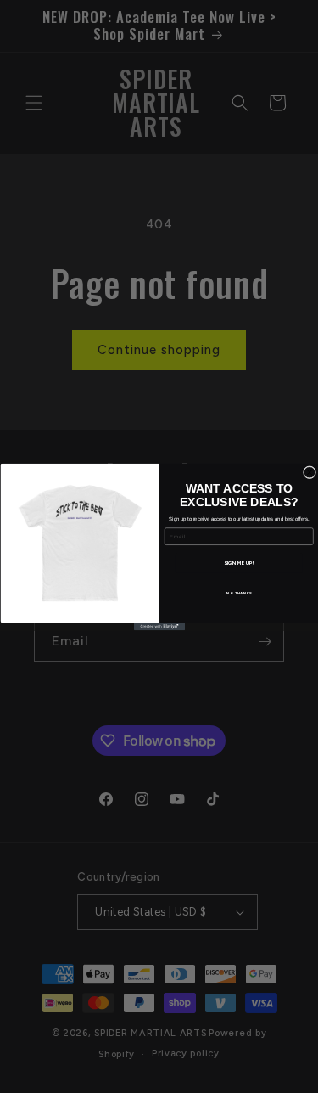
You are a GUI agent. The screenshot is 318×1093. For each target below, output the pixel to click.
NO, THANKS (238, 592)
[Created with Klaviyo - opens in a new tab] (159, 626)
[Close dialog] (309, 472)
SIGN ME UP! (238, 563)
